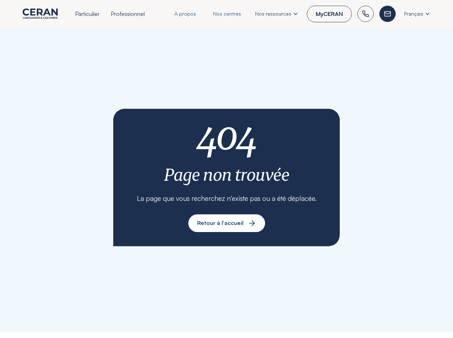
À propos (185, 14)
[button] (87, 15)
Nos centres (227, 14)
